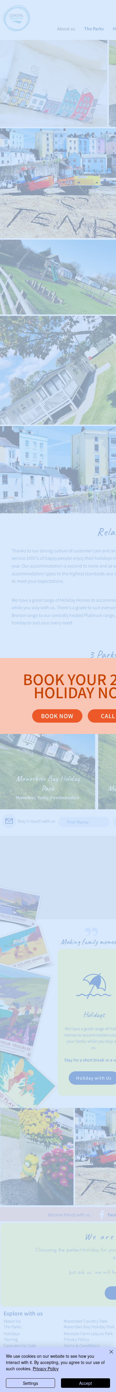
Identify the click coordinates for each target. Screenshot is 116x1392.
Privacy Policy (46, 1368)
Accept (85, 1383)
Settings (30, 1383)
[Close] (108, 1355)
